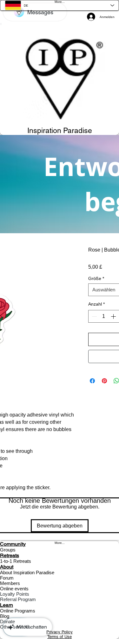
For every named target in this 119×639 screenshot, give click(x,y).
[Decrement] (93, 316)
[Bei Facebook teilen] (92, 381)
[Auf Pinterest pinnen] (104, 381)
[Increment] (113, 316)
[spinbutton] (103, 316)
